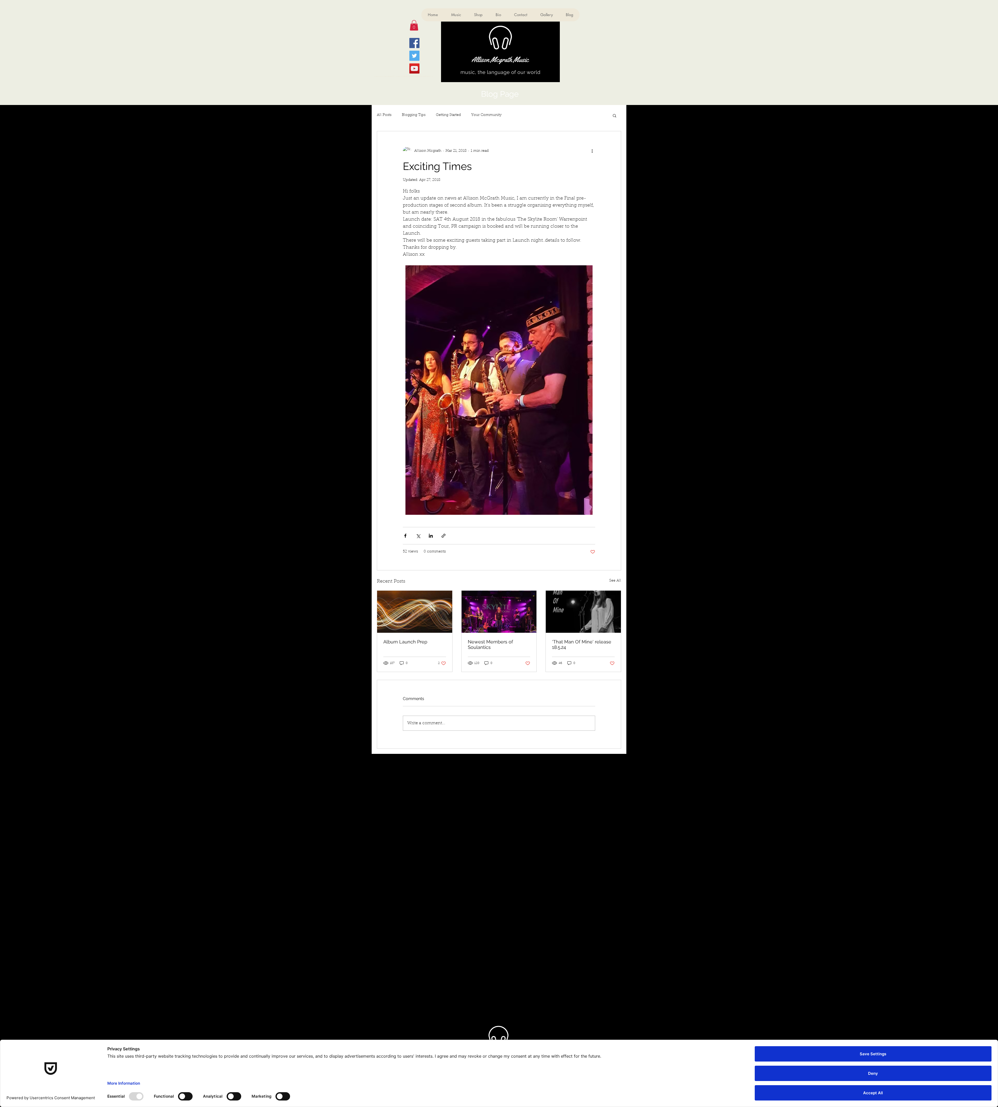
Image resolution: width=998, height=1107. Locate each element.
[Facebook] (414, 43)
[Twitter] (414, 56)
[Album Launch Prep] (414, 612)
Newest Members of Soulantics (490, 644)
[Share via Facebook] (405, 535)
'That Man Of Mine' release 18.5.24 (581, 644)
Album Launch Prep (405, 641)
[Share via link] (443, 535)
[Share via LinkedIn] (430, 535)
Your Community (486, 115)
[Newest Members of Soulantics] (499, 612)
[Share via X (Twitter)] (418, 535)
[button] (414, 25)
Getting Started (448, 115)
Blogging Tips (413, 115)
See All (615, 581)
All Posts (384, 115)
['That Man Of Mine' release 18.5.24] (583, 612)
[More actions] (592, 151)
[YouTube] (414, 68)
